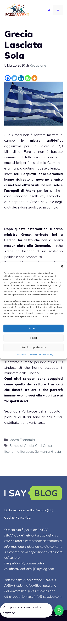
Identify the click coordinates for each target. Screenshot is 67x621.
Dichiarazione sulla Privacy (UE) (28, 510)
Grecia (56, 451)
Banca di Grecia (21, 446)
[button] (62, 266)
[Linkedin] (21, 78)
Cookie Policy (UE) (18, 517)
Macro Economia (22, 440)
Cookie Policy (20, 354)
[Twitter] (14, 78)
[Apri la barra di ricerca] (48, 10)
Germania (42, 451)
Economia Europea (18, 451)
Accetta (33, 328)
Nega (33, 337)
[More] (34, 78)
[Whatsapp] (28, 78)
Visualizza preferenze (33, 347)
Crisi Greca (43, 446)
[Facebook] (8, 78)
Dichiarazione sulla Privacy (40, 354)
